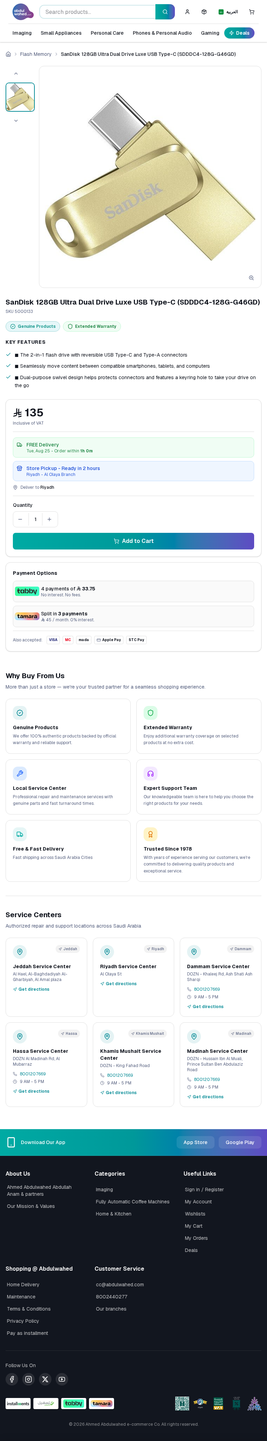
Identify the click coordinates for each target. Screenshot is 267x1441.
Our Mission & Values (31, 1206)
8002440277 (111, 1297)
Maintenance (21, 1297)
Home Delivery (23, 1284)
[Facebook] (12, 1379)
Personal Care (107, 33)
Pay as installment (27, 1333)
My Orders (196, 1238)
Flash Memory (36, 54)
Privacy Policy (23, 1321)
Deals (243, 33)
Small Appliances (61, 33)
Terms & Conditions (29, 1309)
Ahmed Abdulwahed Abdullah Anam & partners (39, 1190)
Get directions (33, 989)
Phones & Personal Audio (162, 33)
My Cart (193, 1226)
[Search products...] (165, 11)
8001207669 (207, 989)
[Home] (8, 54)
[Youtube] (62, 1379)
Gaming (210, 33)
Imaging (22, 33)
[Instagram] (28, 1379)
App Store (196, 1142)
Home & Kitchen (113, 1214)
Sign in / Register (204, 1189)
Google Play (240, 1142)
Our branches (111, 1309)
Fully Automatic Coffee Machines (133, 1202)
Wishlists (195, 1214)
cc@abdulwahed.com (120, 1284)
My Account (198, 1202)
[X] (45, 1379)
